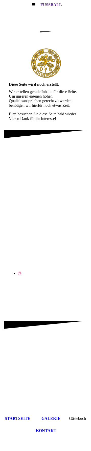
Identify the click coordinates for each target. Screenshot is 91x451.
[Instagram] (19, 273)
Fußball (51, 5)
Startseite (17, 418)
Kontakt (46, 430)
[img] (45, 63)
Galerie (50, 418)
